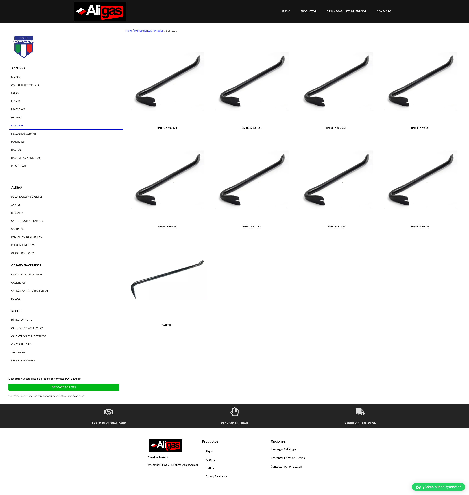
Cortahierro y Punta (25, 85)
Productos (308, 11)
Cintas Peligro (21, 344)
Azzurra (210, 459)
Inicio (286, 11)
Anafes (16, 204)
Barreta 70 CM (336, 226)
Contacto (384, 11)
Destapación (19, 320)
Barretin (167, 325)
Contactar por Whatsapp (286, 466)
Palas (15, 93)
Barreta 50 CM (167, 226)
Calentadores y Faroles (27, 220)
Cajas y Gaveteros (216, 476)
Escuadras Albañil (23, 133)
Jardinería (18, 352)
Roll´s (210, 468)
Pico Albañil (19, 165)
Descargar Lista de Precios (346, 11)
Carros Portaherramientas (29, 290)
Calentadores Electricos (28, 336)
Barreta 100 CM (167, 127)
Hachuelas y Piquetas (25, 157)
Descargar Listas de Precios (288, 458)
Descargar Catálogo (283, 449)
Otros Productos (23, 253)
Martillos (18, 141)
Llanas (16, 101)
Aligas (209, 451)
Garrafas (17, 228)
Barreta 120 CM (251, 127)
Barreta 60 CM (251, 226)
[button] (438, 487)
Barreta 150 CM (336, 127)
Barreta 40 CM (420, 127)
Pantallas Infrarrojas (26, 236)
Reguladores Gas (23, 245)
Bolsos (16, 298)
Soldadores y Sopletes (26, 196)
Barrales (17, 212)
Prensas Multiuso (23, 360)
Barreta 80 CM (420, 226)
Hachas (16, 149)
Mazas (15, 77)
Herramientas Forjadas (148, 30)
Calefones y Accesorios (27, 328)
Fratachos (18, 109)
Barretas (17, 125)
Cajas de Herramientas (26, 274)
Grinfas (16, 117)
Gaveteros (18, 282)
